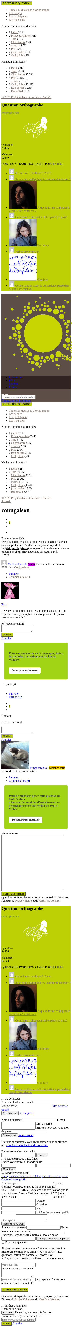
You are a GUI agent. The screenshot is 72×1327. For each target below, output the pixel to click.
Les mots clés (17, 19)
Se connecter (25, 1135)
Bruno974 (17, 91)
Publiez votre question (15, 1289)
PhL (14, 48)
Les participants (18, 16)
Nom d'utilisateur (11, 1119)
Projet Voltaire (23, 900)
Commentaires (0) (19, 780)
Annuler (6, 638)
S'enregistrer (26, 1113)
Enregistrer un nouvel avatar (18, 1176)
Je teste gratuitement (25, 670)
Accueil (6, 501)
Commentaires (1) (19, 576)
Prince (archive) (20, 35)
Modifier (7, 634)
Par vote (13, 693)
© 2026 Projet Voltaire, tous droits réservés (26, 97)
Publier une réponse (13, 893)
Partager (13, 573)
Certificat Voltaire (49, 900)
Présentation (16, 377)
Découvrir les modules (26, 819)
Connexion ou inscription (16, 400)
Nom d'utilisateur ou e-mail (17, 1102)
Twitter (40, 1200)
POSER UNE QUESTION (16, 3)
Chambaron (18, 42)
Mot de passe (9, 1105)
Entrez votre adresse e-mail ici (18, 1151)
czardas (15, 45)
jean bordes (18, 52)
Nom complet (9, 1183)
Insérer (6, 1323)
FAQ (12, 380)
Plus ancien (15, 696)
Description (8, 1220)
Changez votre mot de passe (51, 1176)
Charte (13, 387)
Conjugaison (21, 567)
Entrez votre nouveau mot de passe (21, 1161)
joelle (14, 32)
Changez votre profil (13, 1179)
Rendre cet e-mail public (55, 1212)
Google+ (41, 1204)
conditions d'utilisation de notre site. (27, 1145)
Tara (14, 38)
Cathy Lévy (18, 55)
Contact (13, 383)
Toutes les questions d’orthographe (29, 9)
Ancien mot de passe (13, 1227)
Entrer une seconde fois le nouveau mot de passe (29, 1234)
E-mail (61, 1119)
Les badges (15, 13)
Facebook (58, 1196)
